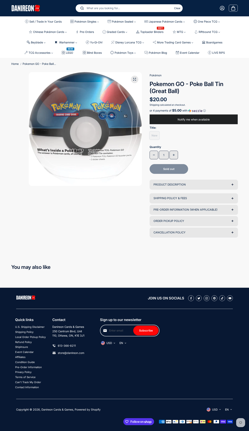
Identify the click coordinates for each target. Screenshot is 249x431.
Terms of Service (25, 377)
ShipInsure (21, 346)
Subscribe (146, 330)
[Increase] (173, 155)
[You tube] (230, 298)
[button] (194, 111)
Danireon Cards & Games (57, 409)
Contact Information (27, 387)
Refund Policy (23, 342)
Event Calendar (24, 352)
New (154, 135)
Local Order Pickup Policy (30, 337)
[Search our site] (82, 8)
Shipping (154, 104)
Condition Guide (25, 362)
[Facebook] (191, 298)
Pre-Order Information (28, 367)
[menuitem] (44, 21)
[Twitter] (199, 298)
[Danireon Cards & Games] (25, 8)
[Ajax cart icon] (233, 8)
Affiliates (20, 357)
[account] (222, 8)
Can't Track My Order (28, 382)
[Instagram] (207, 298)
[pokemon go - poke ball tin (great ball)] (134, 79)
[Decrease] (154, 155)
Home (15, 63)
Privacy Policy (23, 372)
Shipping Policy (24, 331)
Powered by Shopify (88, 409)
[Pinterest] (214, 298)
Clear (177, 8)
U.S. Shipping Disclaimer (30, 326)
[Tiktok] (222, 298)
